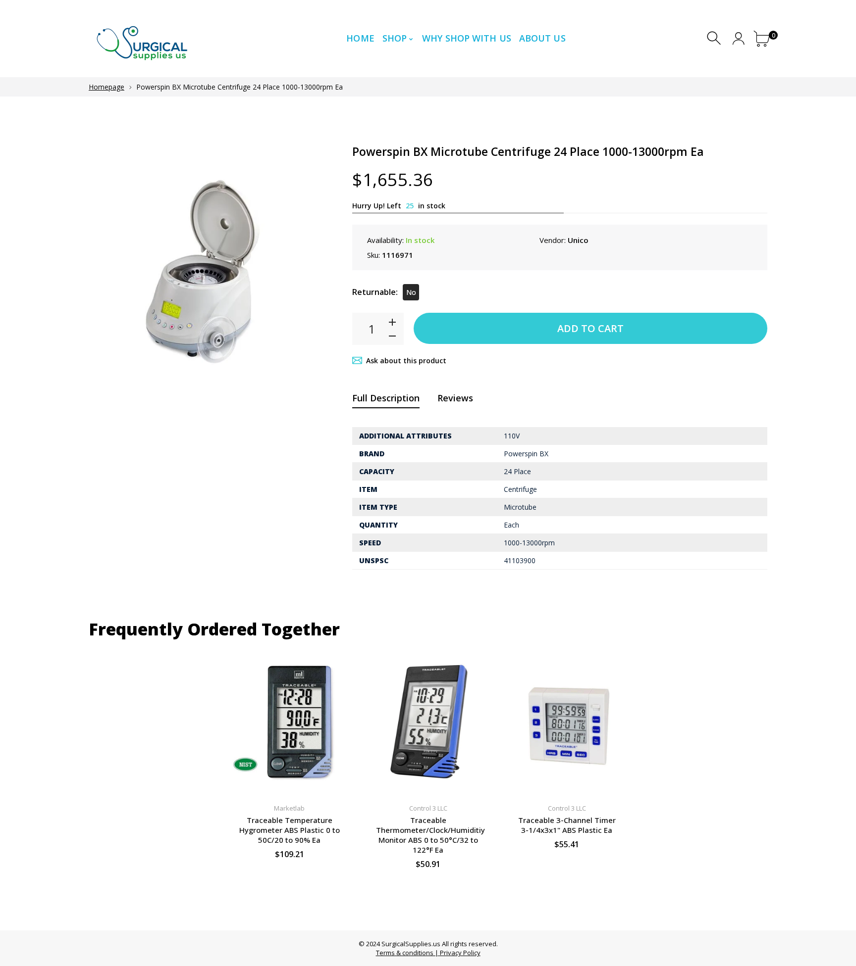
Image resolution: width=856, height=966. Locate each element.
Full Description (386, 398)
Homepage (106, 87)
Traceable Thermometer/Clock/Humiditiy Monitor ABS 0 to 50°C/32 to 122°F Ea (430, 835)
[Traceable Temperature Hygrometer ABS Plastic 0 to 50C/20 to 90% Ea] (289, 722)
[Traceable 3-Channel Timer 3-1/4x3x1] (567, 722)
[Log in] (738, 38)
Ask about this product (406, 360)
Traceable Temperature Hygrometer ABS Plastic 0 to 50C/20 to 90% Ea (289, 830)
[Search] (715, 38)
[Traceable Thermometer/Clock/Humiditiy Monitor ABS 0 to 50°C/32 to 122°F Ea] (428, 722)
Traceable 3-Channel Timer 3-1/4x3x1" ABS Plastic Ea (567, 825)
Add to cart (590, 328)
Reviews (455, 398)
